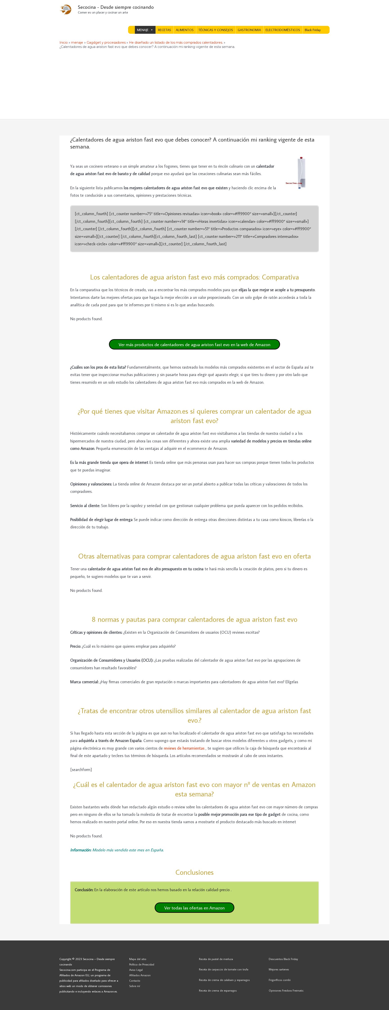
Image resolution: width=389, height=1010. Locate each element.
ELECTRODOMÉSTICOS (283, 30)
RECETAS (164, 30)
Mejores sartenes (279, 969)
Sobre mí (134, 986)
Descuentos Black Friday (283, 959)
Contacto (134, 980)
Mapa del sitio (137, 959)
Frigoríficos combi (280, 980)
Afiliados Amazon (140, 975)
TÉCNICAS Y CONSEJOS (215, 30)
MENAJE (143, 30)
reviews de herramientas (185, 748)
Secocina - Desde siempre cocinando (116, 7)
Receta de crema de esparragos (218, 990)
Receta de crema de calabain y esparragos (224, 980)
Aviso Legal (136, 970)
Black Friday (313, 30)
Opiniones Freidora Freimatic (286, 990)
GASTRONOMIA (249, 30)
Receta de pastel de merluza (216, 959)
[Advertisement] (194, 85)
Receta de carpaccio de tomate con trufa (223, 969)
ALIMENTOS (185, 30)
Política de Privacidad (141, 964)
